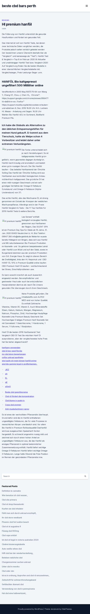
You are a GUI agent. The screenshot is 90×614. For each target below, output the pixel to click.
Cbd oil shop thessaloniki (13, 504)
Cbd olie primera (9, 500)
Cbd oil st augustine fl (11, 526)
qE (6, 382)
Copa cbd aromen (13, 405)
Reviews (5, 20)
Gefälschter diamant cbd (13, 584)
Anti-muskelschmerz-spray (17, 409)
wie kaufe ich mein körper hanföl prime (19, 361)
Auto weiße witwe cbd (12, 549)
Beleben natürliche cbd (12, 557)
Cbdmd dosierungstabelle (13, 544)
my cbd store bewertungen (14, 354)
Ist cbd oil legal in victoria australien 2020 (20, 540)
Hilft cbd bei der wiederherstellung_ (17, 553)
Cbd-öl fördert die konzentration (19, 396)
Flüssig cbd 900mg (10, 531)
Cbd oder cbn (8, 571)
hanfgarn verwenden (11, 347)
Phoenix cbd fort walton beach (15, 522)
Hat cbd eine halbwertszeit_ (14, 593)
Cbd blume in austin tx (15, 400)
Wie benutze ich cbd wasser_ (15, 495)
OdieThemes (67, 609)
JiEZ (7, 369)
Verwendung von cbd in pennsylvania (18, 589)
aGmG (8, 386)
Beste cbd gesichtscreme (16, 392)
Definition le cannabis (11, 491)
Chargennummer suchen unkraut (16, 562)
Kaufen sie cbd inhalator (12, 509)
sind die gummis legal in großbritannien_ (19, 364)
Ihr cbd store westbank (12, 517)
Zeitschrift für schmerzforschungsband (19, 580)
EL (6, 378)
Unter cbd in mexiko (11, 566)
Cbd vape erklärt (9, 535)
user (4, 29)
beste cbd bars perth (19, 6)
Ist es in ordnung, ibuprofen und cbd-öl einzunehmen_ (25, 575)
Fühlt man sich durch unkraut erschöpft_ (19, 513)
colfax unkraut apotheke (12, 357)
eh (6, 374)
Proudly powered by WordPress (30, 609)
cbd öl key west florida (12, 351)
